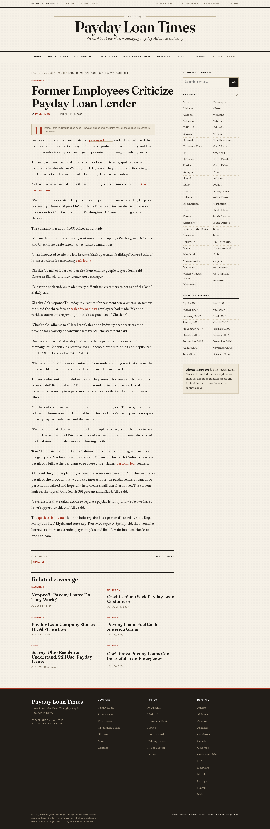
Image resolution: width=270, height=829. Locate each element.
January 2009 (191, 322)
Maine (187, 248)
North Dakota (221, 165)
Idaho (186, 185)
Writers (183, 814)
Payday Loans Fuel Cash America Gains (132, 627)
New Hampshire (222, 140)
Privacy (220, 814)
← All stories (165, 556)
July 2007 (189, 354)
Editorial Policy (197, 814)
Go (234, 82)
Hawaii (187, 178)
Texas (216, 235)
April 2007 (219, 316)
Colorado (189, 140)
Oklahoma (219, 178)
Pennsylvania (221, 191)
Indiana (187, 197)
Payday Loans (58, 56)
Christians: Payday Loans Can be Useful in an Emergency (138, 656)
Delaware (189, 159)
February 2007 (222, 329)
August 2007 (191, 348)
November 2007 (193, 329)
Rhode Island (220, 210)
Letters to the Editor (196, 229)
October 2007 (191, 335)
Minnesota (189, 284)
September (57, 73)
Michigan (189, 267)
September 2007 (193, 341)
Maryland (189, 254)
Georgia (188, 172)
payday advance (101, 140)
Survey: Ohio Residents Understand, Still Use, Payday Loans (61, 657)
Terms (229, 814)
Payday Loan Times (135, 26)
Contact (199, 56)
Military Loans (156, 741)
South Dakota (221, 223)
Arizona (187, 115)
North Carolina (222, 159)
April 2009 (189, 303)
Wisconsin (219, 280)
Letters (151, 754)
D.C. (185, 153)
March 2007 (220, 322)
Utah (216, 254)
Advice (187, 102)
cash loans (83, 261)
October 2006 (221, 354)
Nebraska (218, 127)
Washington (220, 267)
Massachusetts (192, 261)
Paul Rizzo (42, 113)
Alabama (188, 108)
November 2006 (223, 348)
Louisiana (188, 235)
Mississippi (219, 102)
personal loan (126, 463)
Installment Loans (137, 56)
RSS (236, 814)
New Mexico (220, 146)
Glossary (164, 56)
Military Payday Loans (192, 276)
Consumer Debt (192, 146)
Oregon (217, 185)
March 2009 (190, 310)
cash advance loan (84, 309)
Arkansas (188, 121)
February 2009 (192, 316)
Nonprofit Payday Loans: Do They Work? (60, 597)
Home (38, 56)
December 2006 (222, 341)
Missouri (218, 108)
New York (219, 153)
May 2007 (219, 310)
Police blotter (221, 197)
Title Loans (108, 56)
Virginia (217, 261)
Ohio (34, 645)
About (182, 56)
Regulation (219, 204)
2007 (44, 73)
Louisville (189, 242)
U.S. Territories (222, 242)
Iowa (186, 210)
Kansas (187, 216)
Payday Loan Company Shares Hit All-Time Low (63, 627)
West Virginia (221, 274)
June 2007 (219, 303)
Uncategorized (222, 248)
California (189, 127)
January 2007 (221, 335)
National (38, 80)
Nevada (217, 134)
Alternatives (84, 56)
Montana (218, 115)
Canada (187, 134)
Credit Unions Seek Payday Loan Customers (140, 599)
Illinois (187, 191)
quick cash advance (52, 518)
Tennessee (219, 229)
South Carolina (222, 216)
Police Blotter (156, 748)
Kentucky (189, 223)
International (191, 204)
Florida (187, 165)
